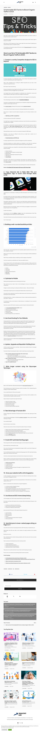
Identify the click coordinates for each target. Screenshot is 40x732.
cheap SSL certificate (12, 335)
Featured (9, 7)
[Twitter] (13, 597)
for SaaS (22, 262)
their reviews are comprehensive (25, 338)
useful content (8, 161)
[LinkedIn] (20, 597)
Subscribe (20, 588)
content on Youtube (23, 417)
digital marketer (8, 106)
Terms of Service (29, 719)
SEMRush (15, 213)
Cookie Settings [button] (4, 729)
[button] (4, 2)
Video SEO (10, 434)
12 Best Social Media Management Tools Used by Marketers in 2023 (18, 563)
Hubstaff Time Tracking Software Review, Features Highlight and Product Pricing (20, 559)
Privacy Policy (23, 719)
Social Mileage (8, 156)
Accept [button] (10, 729)
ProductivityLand (27, 47)
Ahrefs (19, 213)
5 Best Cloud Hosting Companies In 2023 (13, 561)
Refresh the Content (12, 358)
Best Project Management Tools (16, 126)
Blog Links (7, 272)
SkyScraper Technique (27, 385)
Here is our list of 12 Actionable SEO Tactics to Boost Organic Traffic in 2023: (20, 624)
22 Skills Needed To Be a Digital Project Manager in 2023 (16, 558)
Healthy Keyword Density (10, 462)
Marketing (5, 7)
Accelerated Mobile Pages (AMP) (13, 307)
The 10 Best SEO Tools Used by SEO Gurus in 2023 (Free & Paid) (18, 167)
